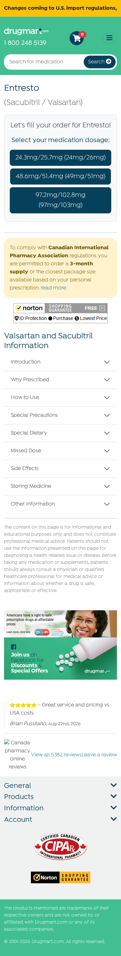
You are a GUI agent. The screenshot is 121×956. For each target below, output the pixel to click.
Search (97, 62)
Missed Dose (26, 451)
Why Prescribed (30, 380)
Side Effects (25, 468)
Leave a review (99, 755)
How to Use (25, 397)
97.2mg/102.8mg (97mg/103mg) (60, 200)
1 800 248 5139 (25, 43)
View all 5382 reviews (56, 755)
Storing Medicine (31, 486)
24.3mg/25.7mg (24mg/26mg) (60, 157)
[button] (60, 313)
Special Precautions (34, 415)
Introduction (25, 362)
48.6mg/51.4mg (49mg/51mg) (60, 176)
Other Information (33, 504)
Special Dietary (29, 433)
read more (53, 288)
